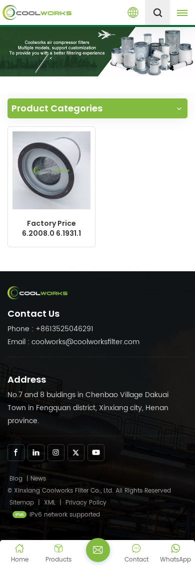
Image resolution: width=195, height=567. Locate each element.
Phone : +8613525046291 (51, 329)
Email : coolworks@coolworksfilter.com (74, 342)
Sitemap (22, 503)
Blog (16, 479)
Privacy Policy (86, 503)
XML (50, 503)
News (38, 479)
